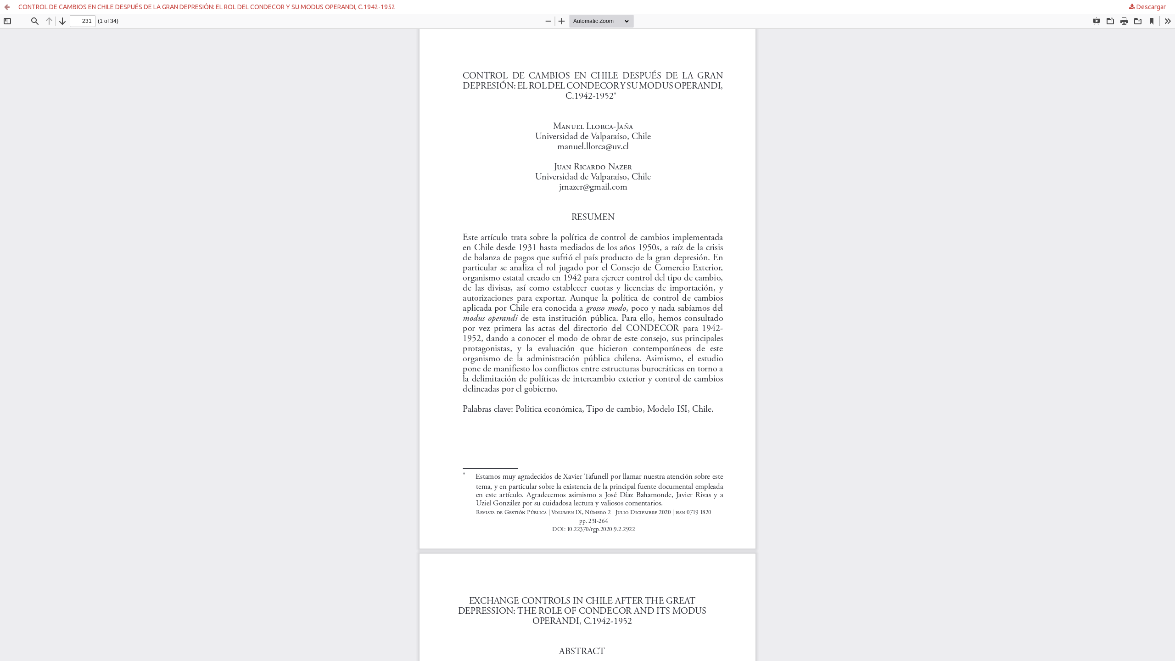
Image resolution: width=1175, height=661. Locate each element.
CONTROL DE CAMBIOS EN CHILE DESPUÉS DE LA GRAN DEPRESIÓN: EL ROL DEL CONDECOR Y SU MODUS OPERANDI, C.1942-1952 (206, 7)
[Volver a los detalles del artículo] (7, 7)
